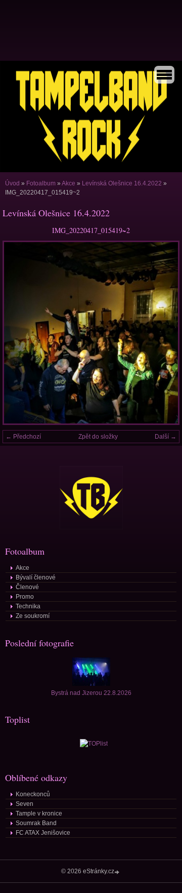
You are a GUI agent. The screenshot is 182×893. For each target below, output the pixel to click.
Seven (24, 803)
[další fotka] (163, 333)
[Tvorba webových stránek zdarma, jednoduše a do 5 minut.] (117, 872)
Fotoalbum (41, 183)
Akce (68, 183)
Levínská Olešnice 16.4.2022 (122, 183)
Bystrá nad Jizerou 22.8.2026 (91, 692)
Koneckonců (33, 794)
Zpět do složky (98, 436)
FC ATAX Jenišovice (43, 832)
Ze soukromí (33, 615)
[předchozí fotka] (19, 333)
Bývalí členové (36, 577)
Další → (165, 436)
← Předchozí (23, 436)
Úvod (12, 183)
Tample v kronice (39, 813)
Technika (28, 606)
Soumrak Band (36, 823)
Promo (25, 596)
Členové (27, 587)
